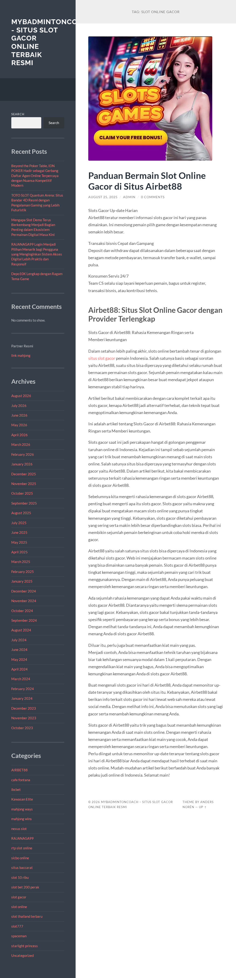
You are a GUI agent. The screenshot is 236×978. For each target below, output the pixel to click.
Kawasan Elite (22, 799)
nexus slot (19, 829)
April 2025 (19, 552)
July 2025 (19, 523)
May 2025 (19, 542)
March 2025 (20, 562)
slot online (19, 907)
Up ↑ (203, 807)
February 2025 (22, 571)
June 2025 (19, 532)
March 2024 (20, 679)
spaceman (19, 936)
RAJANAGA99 (22, 838)
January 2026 (21, 464)
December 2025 (23, 474)
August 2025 (21, 513)
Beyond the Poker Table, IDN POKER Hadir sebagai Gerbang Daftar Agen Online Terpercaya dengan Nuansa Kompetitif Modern (35, 176)
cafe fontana (20, 780)
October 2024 (22, 611)
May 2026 (19, 425)
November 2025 (23, 484)
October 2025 (22, 493)
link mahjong (20, 355)
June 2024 (19, 649)
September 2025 (24, 503)
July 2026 (19, 405)
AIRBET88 (19, 770)
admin (129, 197)
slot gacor (18, 897)
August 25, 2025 (103, 197)
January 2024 (21, 698)
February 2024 (22, 689)
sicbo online (20, 858)
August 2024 (21, 630)
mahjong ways (22, 809)
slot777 (17, 926)
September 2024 (24, 620)
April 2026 (19, 435)
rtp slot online (21, 848)
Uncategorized (22, 955)
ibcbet (16, 789)
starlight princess (24, 946)
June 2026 (19, 415)
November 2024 (23, 601)
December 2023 (23, 708)
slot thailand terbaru (26, 916)
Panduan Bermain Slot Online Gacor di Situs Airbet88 (147, 181)
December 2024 (23, 591)
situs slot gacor (101, 358)
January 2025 (21, 581)
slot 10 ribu (20, 877)
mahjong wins (21, 819)
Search (17, 114)
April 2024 (19, 669)
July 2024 (19, 640)
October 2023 (22, 728)
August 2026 (21, 396)
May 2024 (19, 659)
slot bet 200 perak (25, 887)
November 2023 (23, 718)
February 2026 (22, 454)
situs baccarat (22, 867)
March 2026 (20, 444)
